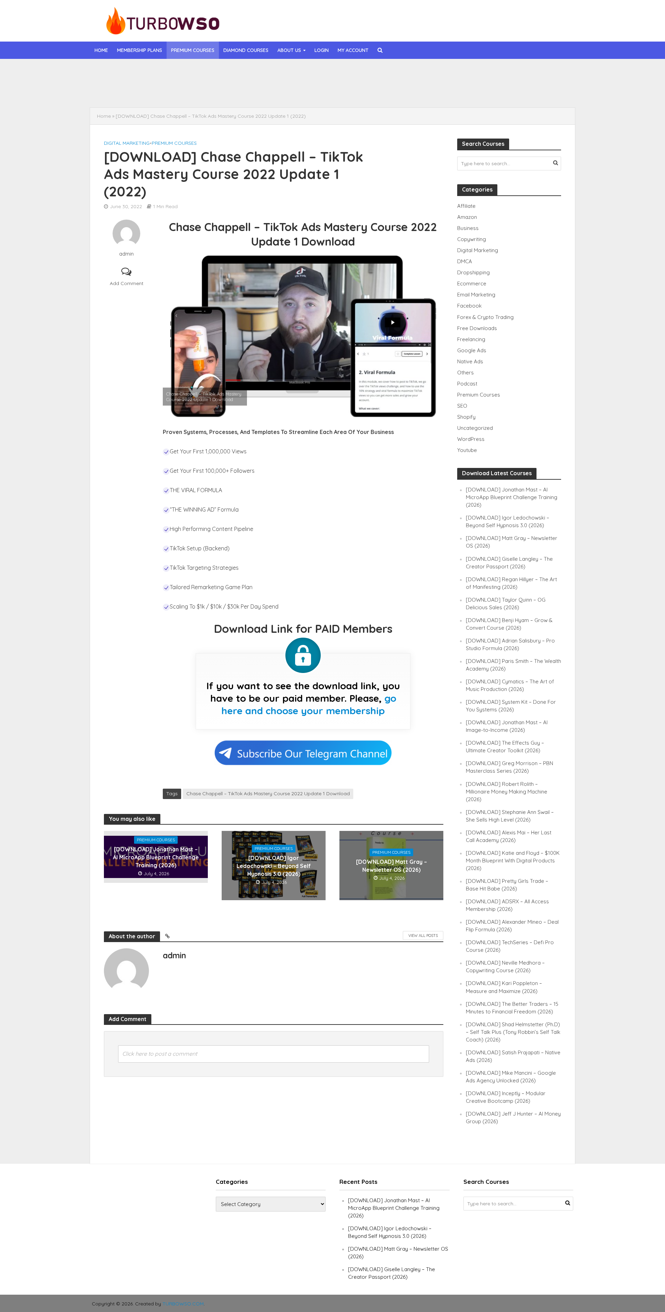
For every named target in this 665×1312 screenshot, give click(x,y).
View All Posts (423, 935)
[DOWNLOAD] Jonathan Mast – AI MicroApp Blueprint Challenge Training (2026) (282, 74)
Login (321, 50)
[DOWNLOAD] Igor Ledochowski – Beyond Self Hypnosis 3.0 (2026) (268, 89)
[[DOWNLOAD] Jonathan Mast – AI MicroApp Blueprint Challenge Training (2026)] (141, 74)
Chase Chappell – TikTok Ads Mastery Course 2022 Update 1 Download (268, 793)
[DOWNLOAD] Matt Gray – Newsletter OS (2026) (391, 865)
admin (126, 254)
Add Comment (126, 283)
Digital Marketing (127, 143)
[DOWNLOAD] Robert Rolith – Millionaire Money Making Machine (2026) (506, 792)
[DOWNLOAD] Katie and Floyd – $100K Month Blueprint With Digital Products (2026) (513, 860)
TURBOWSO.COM (183, 1304)
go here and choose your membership (308, 704)
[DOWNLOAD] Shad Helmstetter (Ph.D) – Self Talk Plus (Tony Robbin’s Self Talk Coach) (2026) (513, 1032)
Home (101, 50)
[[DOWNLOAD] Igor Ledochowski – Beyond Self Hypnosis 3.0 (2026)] (141, 90)
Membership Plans (139, 50)
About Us (289, 50)
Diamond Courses (245, 50)
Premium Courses (192, 50)
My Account (353, 50)
